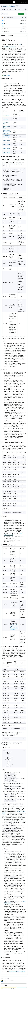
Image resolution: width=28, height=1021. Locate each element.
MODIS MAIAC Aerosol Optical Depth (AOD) (7, 132)
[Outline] (26, 35)
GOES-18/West (6, 148)
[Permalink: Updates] (1, 849)
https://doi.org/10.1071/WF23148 (17, 971)
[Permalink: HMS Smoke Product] (1, 194)
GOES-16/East (6, 140)
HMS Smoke (6, 115)
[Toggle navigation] (2, 2)
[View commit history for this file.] (25, 17)
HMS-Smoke (11, 6)
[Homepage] (14, 2)
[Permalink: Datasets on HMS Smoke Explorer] (1, 100)
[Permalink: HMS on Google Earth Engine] (1, 157)
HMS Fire (5, 119)
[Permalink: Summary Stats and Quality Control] (1, 442)
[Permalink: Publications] (1, 958)
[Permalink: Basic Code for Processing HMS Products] (1, 744)
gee (4, 26)
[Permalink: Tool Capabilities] (1, 78)
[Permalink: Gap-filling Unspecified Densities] (1, 804)
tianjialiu (5, 6)
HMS (20, 44)
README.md (6, 31)
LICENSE (6, 28)
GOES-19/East (6, 152)
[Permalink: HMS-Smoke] (1, 40)
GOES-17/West (6, 144)
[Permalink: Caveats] (1, 369)
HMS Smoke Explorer (9, 46)
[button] (24, 169)
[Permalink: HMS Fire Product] (1, 545)
